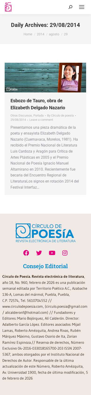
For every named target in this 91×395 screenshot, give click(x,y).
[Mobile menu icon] (81, 7)
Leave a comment (41, 119)
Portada (38, 115)
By (60, 115)
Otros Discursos (21, 115)
